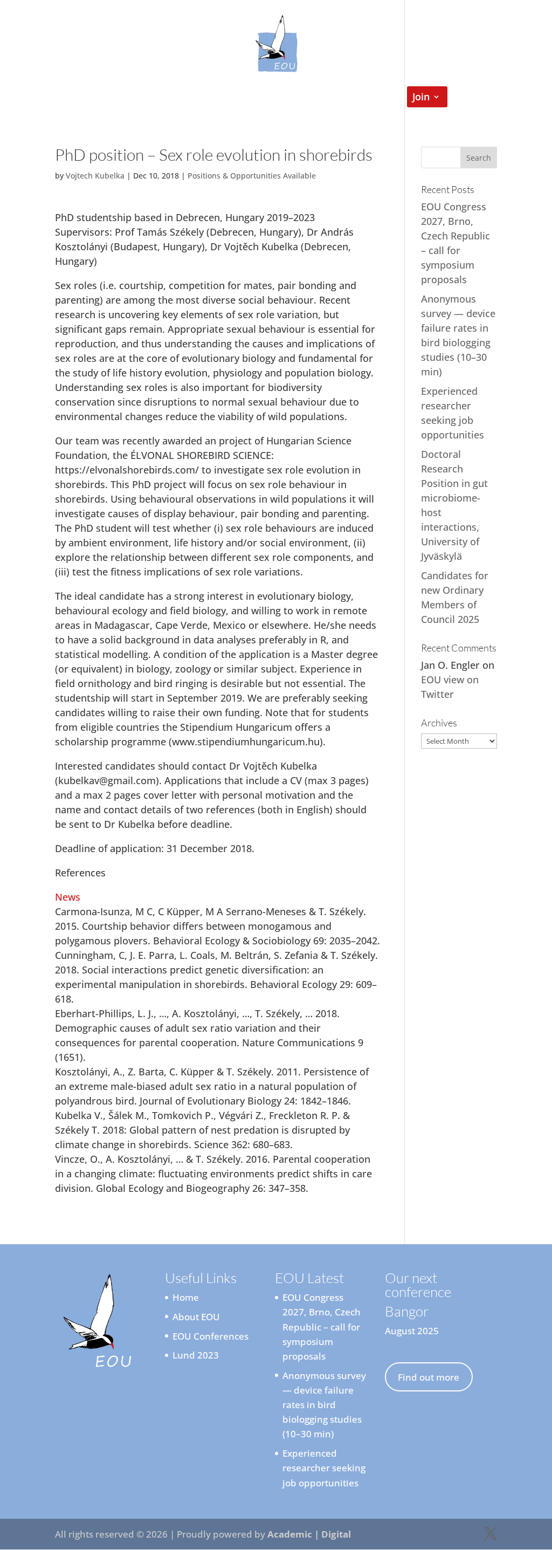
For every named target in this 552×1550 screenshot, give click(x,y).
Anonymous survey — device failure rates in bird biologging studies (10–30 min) (324, 1405)
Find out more (428, 1377)
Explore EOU (152, 98)
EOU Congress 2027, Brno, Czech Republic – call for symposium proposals (321, 1326)
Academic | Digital (309, 1534)
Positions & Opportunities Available (252, 175)
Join (421, 98)
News (67, 896)
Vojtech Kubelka (95, 175)
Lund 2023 (195, 1355)
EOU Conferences (341, 98)
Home (95, 98)
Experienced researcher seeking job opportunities (323, 1468)
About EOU (196, 1317)
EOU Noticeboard (246, 98)
